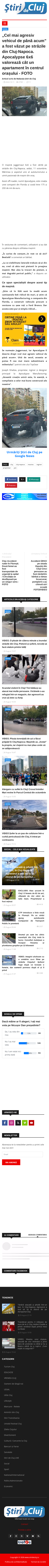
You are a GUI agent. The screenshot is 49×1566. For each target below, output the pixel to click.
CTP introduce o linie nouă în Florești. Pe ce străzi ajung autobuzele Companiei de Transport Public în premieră (23, 918)
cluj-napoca (20, 464)
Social (5, 29)
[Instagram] (16, 1536)
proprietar (7, 468)
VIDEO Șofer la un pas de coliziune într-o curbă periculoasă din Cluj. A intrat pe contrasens (23, 836)
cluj (11, 464)
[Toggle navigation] (4, 23)
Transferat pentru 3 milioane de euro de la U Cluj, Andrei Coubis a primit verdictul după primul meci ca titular (32, 1325)
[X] (22, 1536)
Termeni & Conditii (38, 1562)
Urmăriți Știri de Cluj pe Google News (24, 454)
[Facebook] (10, 1536)
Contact (24, 1524)
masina (30, 464)
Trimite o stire (24, 1530)
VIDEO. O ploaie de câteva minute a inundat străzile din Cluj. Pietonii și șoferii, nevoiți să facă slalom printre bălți (24, 643)
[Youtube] (33, 1536)
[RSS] (38, 1536)
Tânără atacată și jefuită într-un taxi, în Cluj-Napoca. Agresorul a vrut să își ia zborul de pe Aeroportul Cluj (32, 1308)
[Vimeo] (27, 1536)
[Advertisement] (24, 139)
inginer (39, 464)
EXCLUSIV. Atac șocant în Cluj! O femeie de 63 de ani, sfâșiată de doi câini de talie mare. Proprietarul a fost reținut (23, 896)
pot (15, 468)
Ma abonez (11, 1162)
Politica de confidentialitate (16, 1562)
